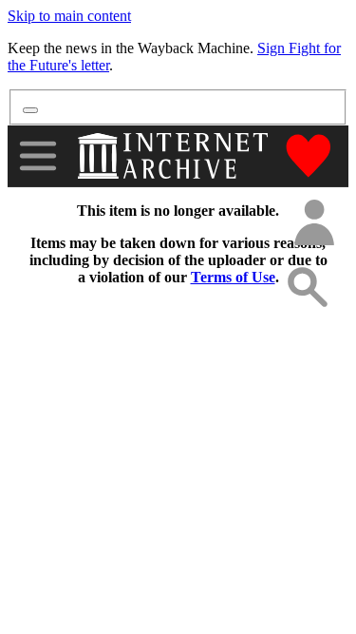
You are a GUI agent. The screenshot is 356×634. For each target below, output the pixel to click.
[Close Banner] (30, 110)
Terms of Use (233, 277)
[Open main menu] (38, 155)
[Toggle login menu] (313, 224)
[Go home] (175, 156)
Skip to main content (69, 16)
